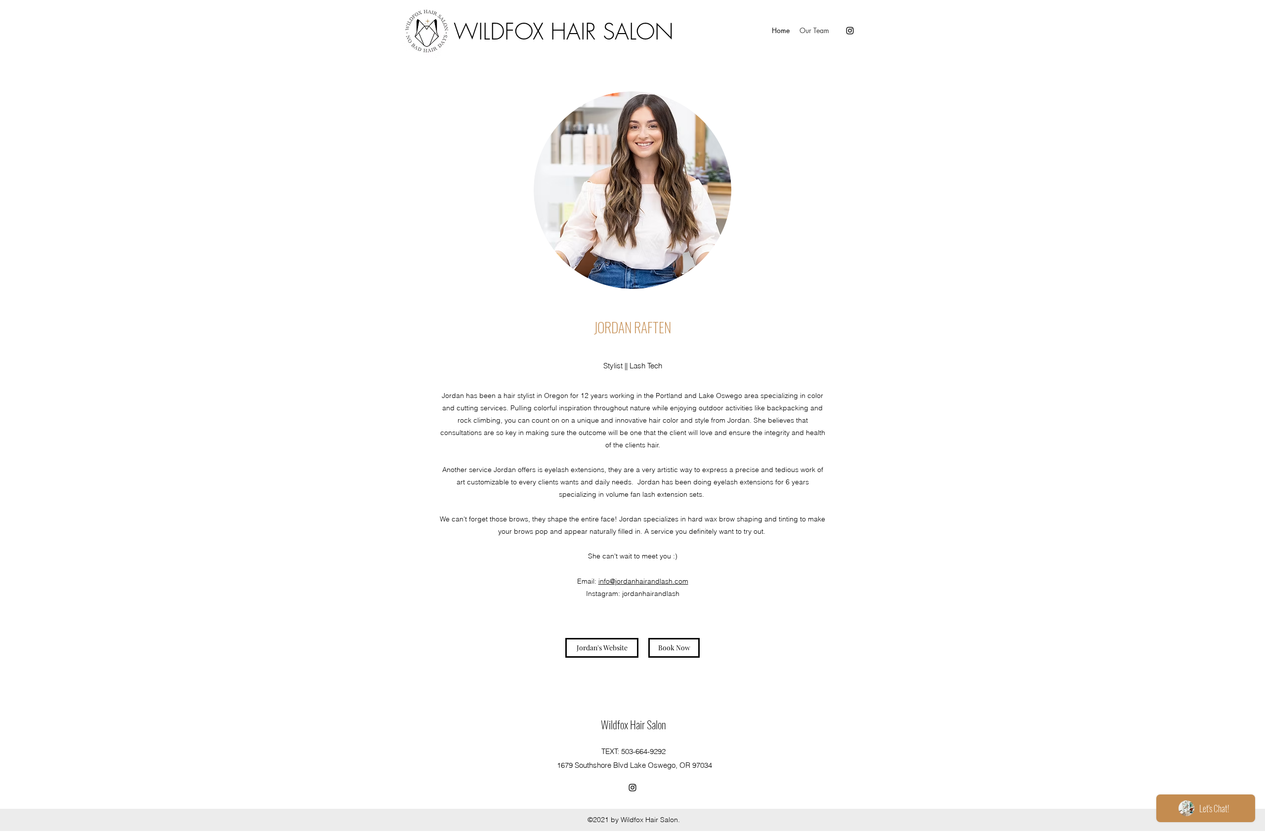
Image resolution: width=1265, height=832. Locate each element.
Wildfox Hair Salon (633, 724)
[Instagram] (850, 31)
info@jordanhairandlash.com (643, 581)
